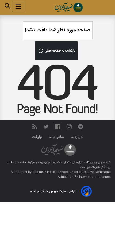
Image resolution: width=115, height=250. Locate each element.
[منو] (18, 7)
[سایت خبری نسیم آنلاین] (68, 7)
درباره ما (77, 137)
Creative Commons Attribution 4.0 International (84, 174)
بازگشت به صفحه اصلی (59, 50)
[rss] (34, 126)
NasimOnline (42, 172)
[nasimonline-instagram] (69, 126)
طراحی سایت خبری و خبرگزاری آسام (53, 191)
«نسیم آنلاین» (51, 162)
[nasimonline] (58, 126)
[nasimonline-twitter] (46, 126)
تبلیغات (37, 137)
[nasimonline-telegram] (80, 126)
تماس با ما (57, 137)
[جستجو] (7, 5)
